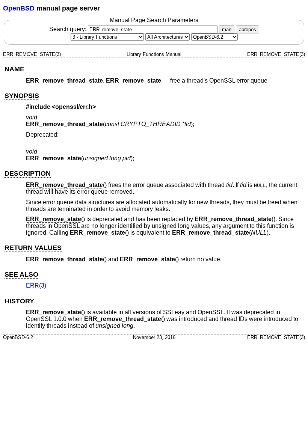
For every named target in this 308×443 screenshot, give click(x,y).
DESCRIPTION (28, 173)
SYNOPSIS (22, 95)
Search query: (68, 29)
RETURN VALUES (33, 248)
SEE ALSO (21, 274)
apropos (247, 29)
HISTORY (19, 301)
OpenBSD (19, 8)
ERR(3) (36, 285)
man (226, 29)
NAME (14, 69)
